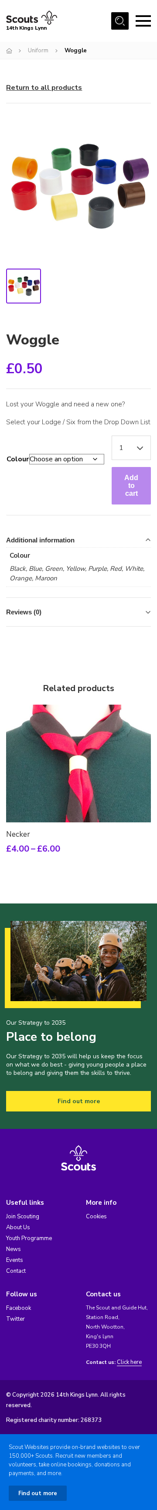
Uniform (38, 51)
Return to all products (44, 87)
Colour (18, 459)
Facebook (18, 1308)
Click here (129, 1362)
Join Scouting (22, 1216)
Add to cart (131, 485)
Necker (18, 834)
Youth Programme (29, 1238)
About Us (18, 1227)
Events (14, 1260)
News (13, 1249)
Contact (16, 1271)
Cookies (96, 1216)
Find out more (79, 1101)
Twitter (15, 1319)
